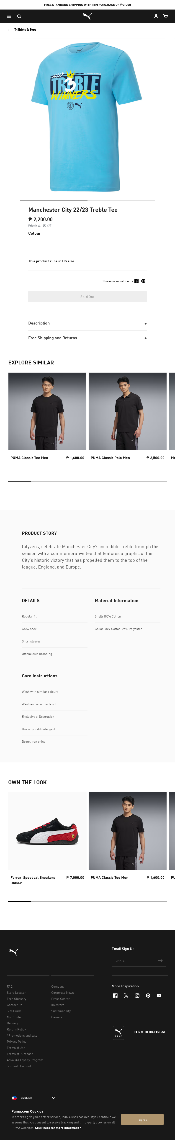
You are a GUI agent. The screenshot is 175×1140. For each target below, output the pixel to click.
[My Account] (156, 16)
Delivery (12, 1023)
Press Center (60, 999)
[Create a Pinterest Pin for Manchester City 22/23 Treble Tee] (143, 281)
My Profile (14, 1017)
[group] (47, 420)
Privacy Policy (16, 1041)
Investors (57, 1005)
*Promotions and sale (22, 1035)
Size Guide (14, 1011)
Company (57, 986)
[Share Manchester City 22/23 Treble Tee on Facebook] (136, 281)
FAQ (10, 986)
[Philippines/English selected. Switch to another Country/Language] (32, 1098)
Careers (56, 1017)
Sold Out (87, 297)
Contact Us (14, 1005)
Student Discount (19, 1066)
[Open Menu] (10, 16)
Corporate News (62, 992)
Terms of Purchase (20, 1054)
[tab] (54, 200)
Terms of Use (16, 1048)
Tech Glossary (16, 999)
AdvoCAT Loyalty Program (25, 1060)
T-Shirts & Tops (25, 29)
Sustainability (61, 1011)
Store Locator (16, 992)
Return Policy (16, 1029)
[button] (10, 16)
